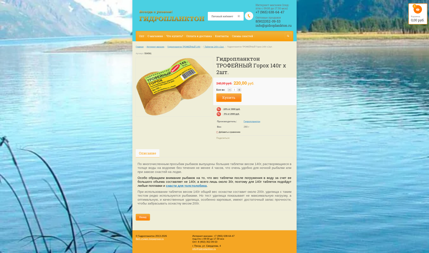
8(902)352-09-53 (268, 21)
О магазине (155, 36)
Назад (142, 217)
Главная (140, 47)
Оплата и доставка (199, 36)
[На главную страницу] (172, 16)
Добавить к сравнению (229, 132)
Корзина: (417, 13)
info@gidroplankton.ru (274, 25)
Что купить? (174, 36)
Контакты (222, 36)
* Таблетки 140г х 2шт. (213, 47)
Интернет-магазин (155, 47)
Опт (141, 36)
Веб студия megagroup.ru (150, 238)
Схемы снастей (242, 36)
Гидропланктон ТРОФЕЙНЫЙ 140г (183, 47)
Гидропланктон (252, 121)
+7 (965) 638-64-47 (270, 12)
